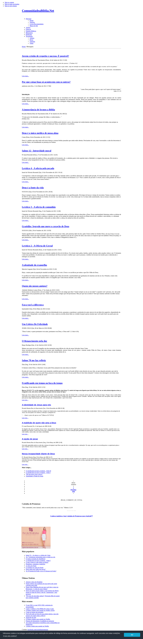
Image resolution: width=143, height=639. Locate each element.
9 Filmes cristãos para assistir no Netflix (38, 619)
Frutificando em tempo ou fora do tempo (42, 383)
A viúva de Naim (31, 566)
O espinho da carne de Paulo (34, 567)
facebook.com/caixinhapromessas (38, 629)
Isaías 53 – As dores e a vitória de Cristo (38, 555)
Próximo (73, 490)
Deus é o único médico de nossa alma (40, 133)
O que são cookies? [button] (10, 636)
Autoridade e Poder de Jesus (34, 476)
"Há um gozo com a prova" (34, 474)
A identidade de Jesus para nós (36, 405)
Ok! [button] (132, 635)
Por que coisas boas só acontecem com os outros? (46, 82)
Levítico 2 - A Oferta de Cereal (37, 245)
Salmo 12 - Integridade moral (36, 150)
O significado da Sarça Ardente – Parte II (38, 471)
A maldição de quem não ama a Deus (39, 423)
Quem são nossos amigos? (34, 286)
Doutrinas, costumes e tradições (35, 564)
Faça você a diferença (33, 304)
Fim (73, 491)
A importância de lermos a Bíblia (38, 109)
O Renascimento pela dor (34, 341)
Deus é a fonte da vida (33, 187)
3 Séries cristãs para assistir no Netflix (37, 626)
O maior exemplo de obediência (35, 559)
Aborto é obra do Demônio (34, 582)
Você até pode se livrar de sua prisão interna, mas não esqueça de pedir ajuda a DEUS (42, 615)
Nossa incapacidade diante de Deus (38, 454)
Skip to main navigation (12, 4)
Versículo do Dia (31, 617)
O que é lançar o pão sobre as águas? (37, 562)
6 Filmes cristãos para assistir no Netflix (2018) (40, 610)
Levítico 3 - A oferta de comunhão (39, 207)
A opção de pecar (30, 439)
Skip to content (9, 2)
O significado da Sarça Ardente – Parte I (38, 472)
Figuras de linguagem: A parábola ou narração (40, 621)
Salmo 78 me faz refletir (34, 360)
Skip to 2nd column (11, 6)
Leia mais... (25, 76)
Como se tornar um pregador (34, 612)
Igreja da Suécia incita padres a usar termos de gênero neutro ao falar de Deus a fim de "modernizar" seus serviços (42, 592)
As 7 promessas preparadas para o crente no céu (40, 557)
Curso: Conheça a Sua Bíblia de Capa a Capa (40, 608)
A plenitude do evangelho (34, 265)
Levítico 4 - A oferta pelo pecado (38, 168)
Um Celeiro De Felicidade (35, 324)
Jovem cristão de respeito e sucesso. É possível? (45, 56)
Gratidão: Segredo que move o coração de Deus (45, 226)
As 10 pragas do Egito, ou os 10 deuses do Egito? (41, 571)
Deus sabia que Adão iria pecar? (36, 569)
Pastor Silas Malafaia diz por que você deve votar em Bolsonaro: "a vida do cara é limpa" (42, 588)
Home (24, 46)
